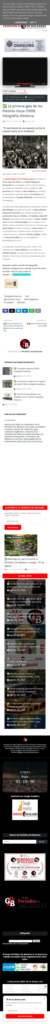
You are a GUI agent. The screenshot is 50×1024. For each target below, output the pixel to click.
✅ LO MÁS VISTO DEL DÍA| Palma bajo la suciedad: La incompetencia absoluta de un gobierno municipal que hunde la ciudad (24, 600)
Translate (23, 93)
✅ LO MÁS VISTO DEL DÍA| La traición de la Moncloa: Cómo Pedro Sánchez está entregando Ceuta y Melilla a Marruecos (24, 585)
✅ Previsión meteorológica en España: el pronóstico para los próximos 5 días (24, 720)
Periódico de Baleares (13, 121)
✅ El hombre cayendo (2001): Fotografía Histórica (27, 370)
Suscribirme (13, 527)
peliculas (21, 302)
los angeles (9, 302)
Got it (33, 22)
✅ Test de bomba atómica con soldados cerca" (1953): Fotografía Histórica (28, 397)
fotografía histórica (22, 274)
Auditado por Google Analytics (25, 796)
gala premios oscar (12, 299)
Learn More (21, 22)
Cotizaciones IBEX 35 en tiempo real (25, 982)
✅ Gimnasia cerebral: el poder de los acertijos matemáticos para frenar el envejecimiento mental (23, 630)
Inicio (6, 97)
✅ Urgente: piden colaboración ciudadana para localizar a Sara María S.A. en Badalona (23, 645)
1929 (27, 296)
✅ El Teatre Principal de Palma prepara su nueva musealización (24, 705)
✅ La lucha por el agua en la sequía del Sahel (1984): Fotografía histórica (29, 382)
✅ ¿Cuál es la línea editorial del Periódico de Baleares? (21, 660)
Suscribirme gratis (25, 1016)
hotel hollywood (31, 299)
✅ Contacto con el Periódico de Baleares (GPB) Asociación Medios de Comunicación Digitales (25, 615)
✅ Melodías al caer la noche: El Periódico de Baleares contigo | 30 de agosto (24, 562)
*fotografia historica (17, 97)
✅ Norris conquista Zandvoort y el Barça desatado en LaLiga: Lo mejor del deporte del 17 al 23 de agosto (25, 690)
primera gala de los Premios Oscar (20, 179)
